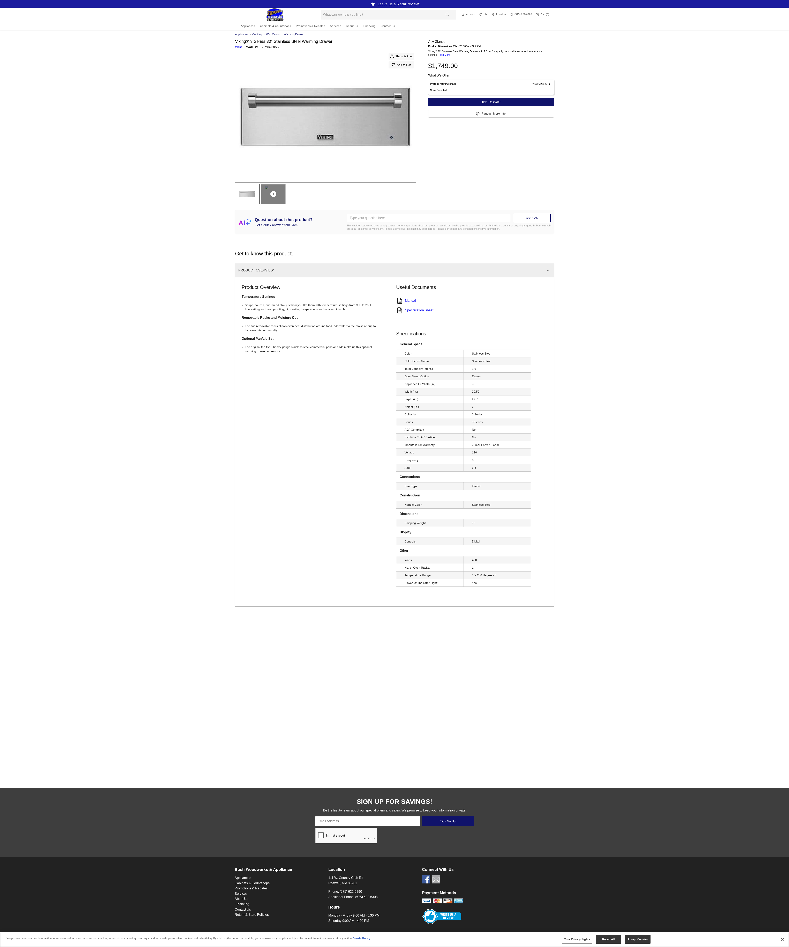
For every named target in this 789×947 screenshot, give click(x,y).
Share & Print (404, 56)
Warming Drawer (293, 34)
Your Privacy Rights (577, 939)
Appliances (248, 26)
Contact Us (388, 26)
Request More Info (493, 113)
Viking (238, 47)
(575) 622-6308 (366, 897)
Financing (369, 26)
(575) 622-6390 (351, 891)
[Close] (782, 939)
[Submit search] (447, 14)
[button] (463, 14)
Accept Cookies (638, 939)
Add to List (404, 64)
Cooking (257, 34)
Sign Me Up (448, 821)
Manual (410, 300)
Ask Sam (532, 218)
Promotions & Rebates (310, 26)
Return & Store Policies (252, 914)
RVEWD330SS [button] (269, 47)
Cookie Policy (361, 938)
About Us (352, 26)
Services (335, 26)
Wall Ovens (273, 34)
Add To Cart (491, 102)
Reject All (608, 939)
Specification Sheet (419, 310)
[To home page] (275, 14)
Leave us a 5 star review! (398, 3)
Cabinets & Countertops (275, 26)
